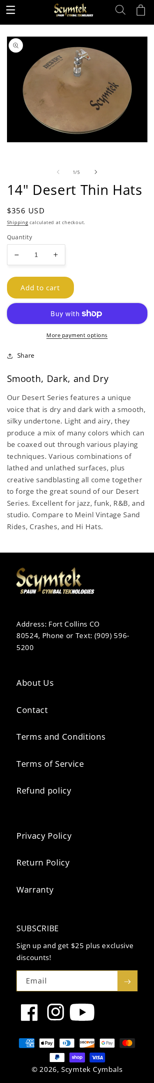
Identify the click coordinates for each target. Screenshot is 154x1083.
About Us (35, 682)
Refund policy (43, 790)
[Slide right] (96, 172)
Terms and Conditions (61, 736)
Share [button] (25, 355)
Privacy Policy (43, 835)
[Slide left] (58, 172)
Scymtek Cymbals (92, 1069)
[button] (11, 10)
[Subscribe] (127, 981)
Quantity (19, 237)
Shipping (17, 222)
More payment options (77, 335)
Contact (32, 709)
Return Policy (43, 862)
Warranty (34, 889)
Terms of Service (50, 763)
